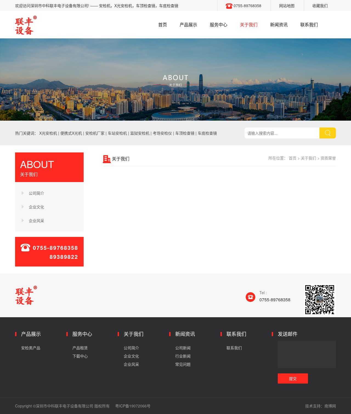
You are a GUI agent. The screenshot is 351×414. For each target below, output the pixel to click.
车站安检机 (117, 133)
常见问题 (183, 364)
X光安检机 (48, 133)
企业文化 (36, 206)
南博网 (330, 406)
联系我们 (309, 24)
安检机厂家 (94, 133)
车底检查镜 (207, 133)
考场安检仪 (162, 133)
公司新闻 (183, 347)
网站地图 (287, 5)
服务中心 (218, 24)
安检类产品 (30, 347)
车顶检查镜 (184, 133)
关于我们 (248, 24)
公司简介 (36, 193)
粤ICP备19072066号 (133, 406)
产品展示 (188, 24)
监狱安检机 (139, 133)
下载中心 (80, 356)
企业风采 (36, 220)
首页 (162, 24)
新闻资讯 (279, 24)
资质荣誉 (328, 158)
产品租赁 (80, 347)
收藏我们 (320, 5)
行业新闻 (183, 356)
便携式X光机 (71, 133)
